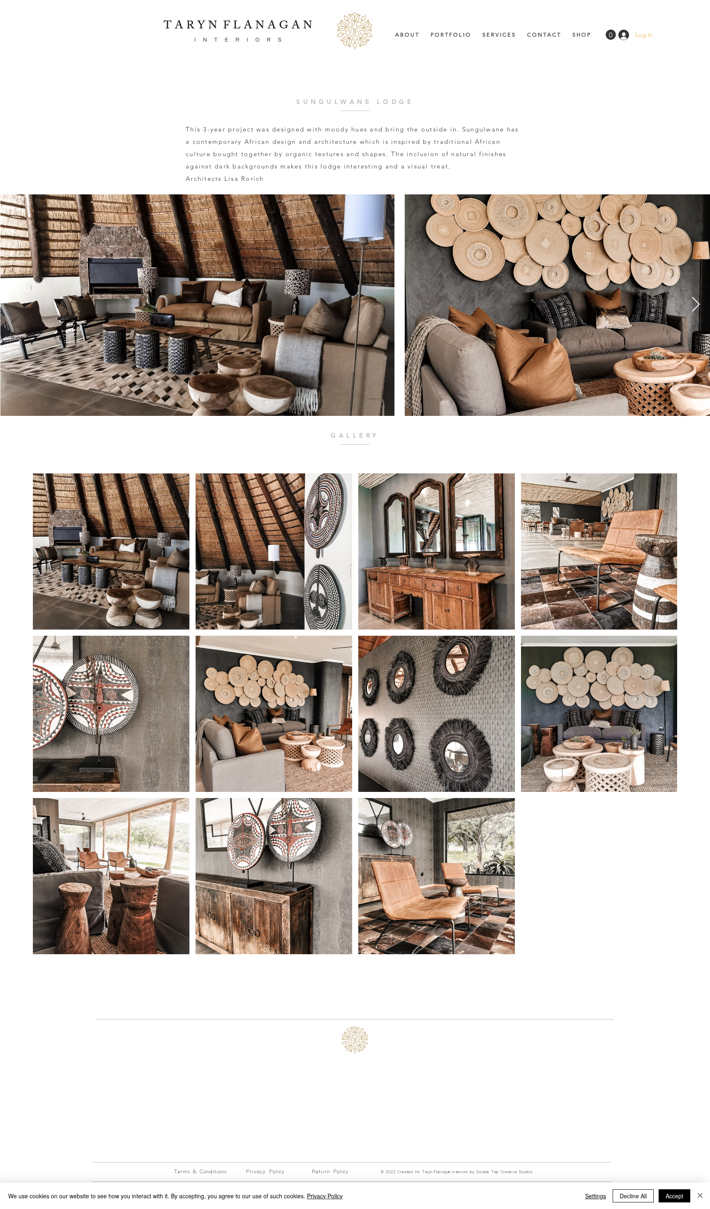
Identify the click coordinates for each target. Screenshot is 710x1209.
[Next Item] (696, 305)
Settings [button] (595, 1196)
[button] (406, 35)
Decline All (633, 1196)
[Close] (700, 1195)
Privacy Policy (325, 1196)
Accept (674, 1196)
